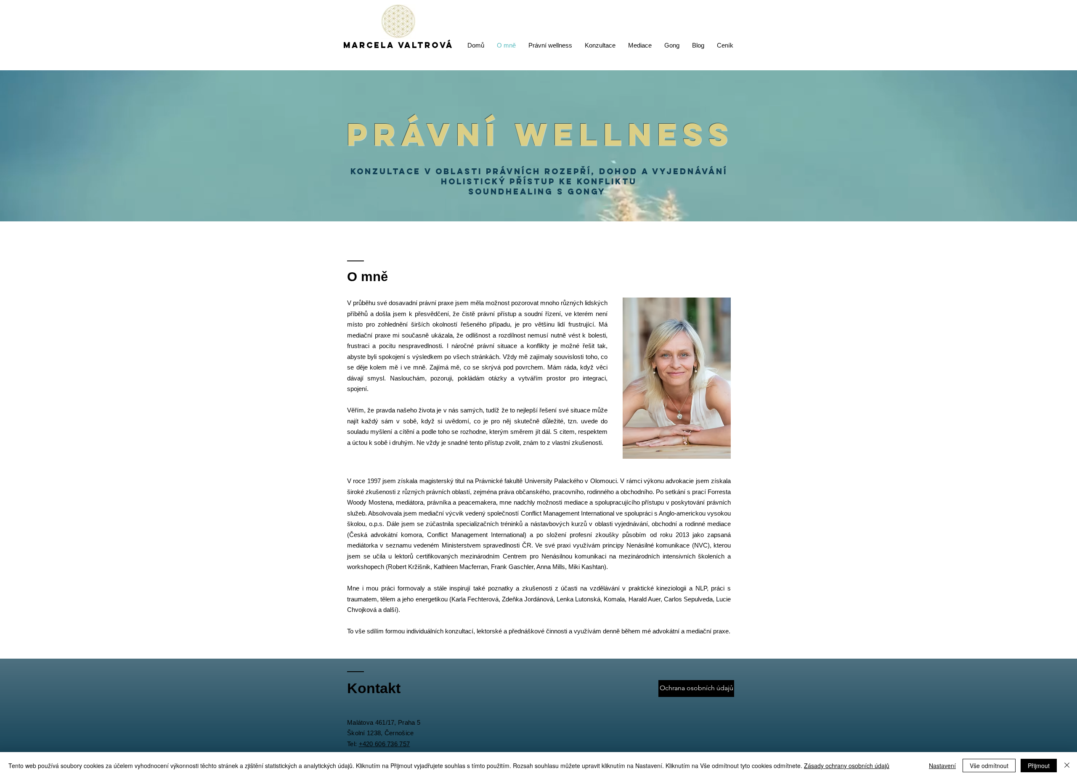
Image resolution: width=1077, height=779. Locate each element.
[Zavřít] (1067, 765)
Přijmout (1039, 765)
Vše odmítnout (989, 765)
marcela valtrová (398, 45)
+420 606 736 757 (384, 743)
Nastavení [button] (942, 765)
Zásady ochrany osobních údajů (846, 765)
